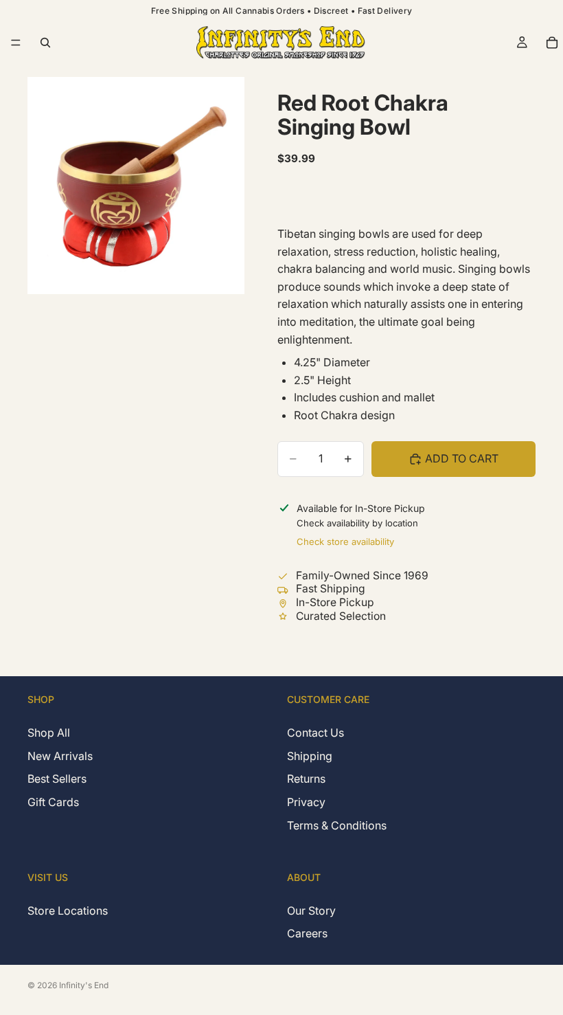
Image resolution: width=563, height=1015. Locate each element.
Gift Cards (53, 802)
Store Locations (67, 910)
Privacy (306, 802)
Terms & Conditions (337, 825)
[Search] (45, 42)
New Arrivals (60, 756)
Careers (307, 933)
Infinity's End (83, 985)
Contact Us (315, 733)
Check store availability (345, 541)
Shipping (309, 756)
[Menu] (16, 42)
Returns (306, 779)
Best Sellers (57, 779)
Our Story (311, 910)
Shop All (48, 733)
